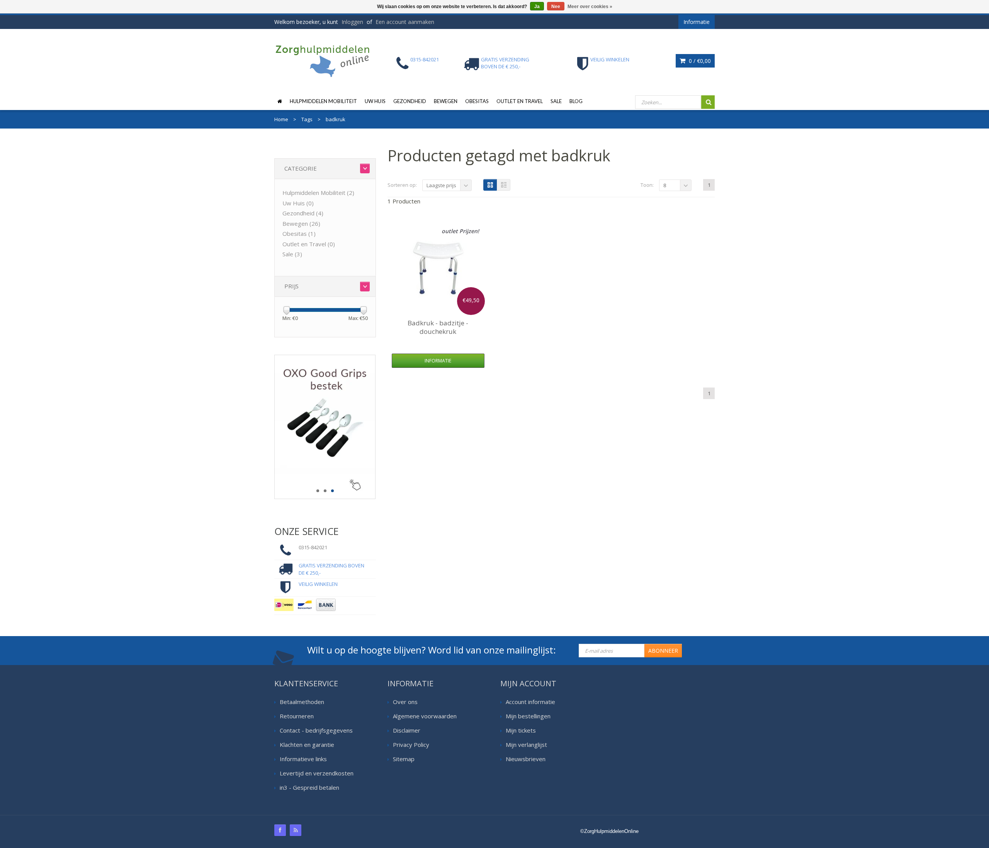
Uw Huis (375, 101)
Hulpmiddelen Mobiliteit (323, 101)
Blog (576, 101)
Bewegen (445, 101)
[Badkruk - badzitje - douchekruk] (438, 268)
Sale (556, 101)
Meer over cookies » (590, 6)
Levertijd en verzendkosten (316, 773)
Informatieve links (303, 759)
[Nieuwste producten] (295, 830)
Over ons (405, 702)
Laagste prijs (441, 185)
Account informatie (530, 702)
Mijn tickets (521, 730)
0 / (699, 60)
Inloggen (352, 21)
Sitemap (404, 759)
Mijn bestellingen (528, 716)
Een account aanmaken (405, 21)
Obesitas (477, 101)
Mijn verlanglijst (526, 744)
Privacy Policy (411, 744)
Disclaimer (406, 730)
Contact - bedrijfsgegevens (316, 730)
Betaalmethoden (302, 702)
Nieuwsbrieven (525, 759)
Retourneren (297, 716)
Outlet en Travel (519, 101)
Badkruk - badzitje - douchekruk (438, 327)
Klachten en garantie (307, 744)
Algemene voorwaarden (425, 716)
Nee (555, 6)
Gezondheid (409, 101)
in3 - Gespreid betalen (309, 787)
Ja (537, 6)
